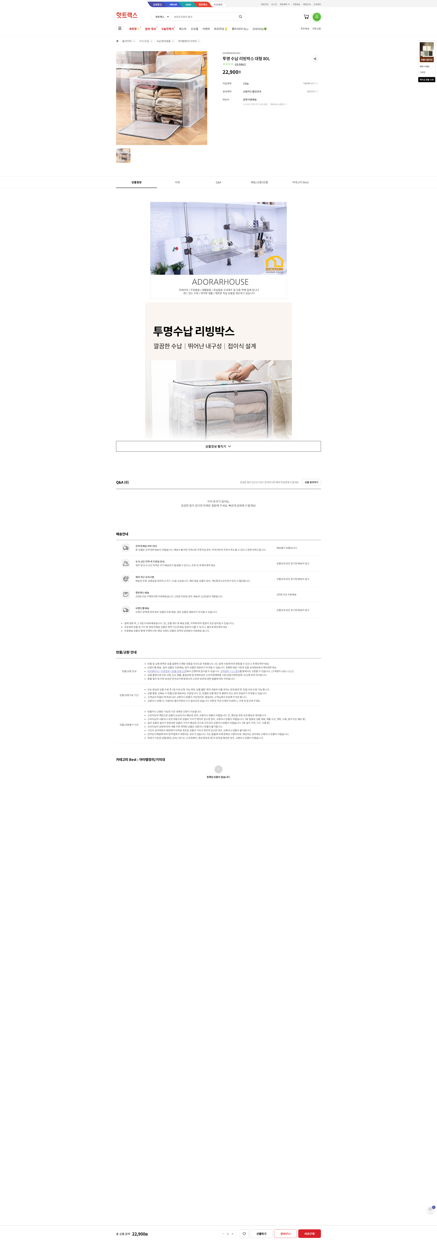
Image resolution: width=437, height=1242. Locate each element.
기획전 (422, 72)
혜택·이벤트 (425, 66)
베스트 (183, 29)
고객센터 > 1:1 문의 (229, 671)
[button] (315, 59)
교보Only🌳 (259, 29)
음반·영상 (150, 29)
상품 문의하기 (311, 482)
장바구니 (285, 1234)
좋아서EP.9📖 (240, 29)
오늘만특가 (167, 29)
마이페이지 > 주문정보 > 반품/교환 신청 (166, 671)
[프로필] (317, 17)
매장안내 (307, 4)
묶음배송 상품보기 (278, 104)
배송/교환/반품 (259, 182)
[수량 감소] (223, 1234)
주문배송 (296, 4)
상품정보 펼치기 (215, 446)
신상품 (194, 29)
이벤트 (206, 29)
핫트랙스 (160, 16)
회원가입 (265, 4)
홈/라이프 (127, 41)
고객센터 (317, 4)
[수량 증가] (232, 1234)
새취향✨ (134, 29)
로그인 (274, 4)
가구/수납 (144, 41)
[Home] (117, 41)
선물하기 (261, 1234)
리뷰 (177, 182)
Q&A (218, 182)
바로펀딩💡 (221, 29)
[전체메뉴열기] (120, 28)
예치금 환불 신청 (427, 79)
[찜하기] (244, 1233)
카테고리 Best (300, 182)
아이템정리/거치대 (187, 41)
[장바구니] (306, 17)
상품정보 (136, 182)
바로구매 (310, 1234)
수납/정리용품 (164, 41)
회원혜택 (283, 4)
